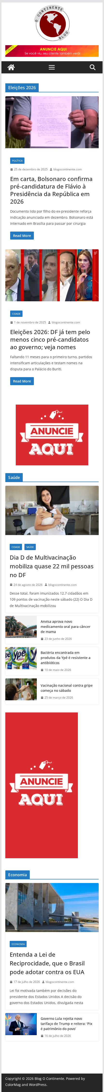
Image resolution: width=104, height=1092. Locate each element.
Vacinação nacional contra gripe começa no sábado (67, 688)
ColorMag (13, 1084)
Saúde (30, 547)
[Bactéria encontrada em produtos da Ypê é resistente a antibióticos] (21, 661)
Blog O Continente (49, 1078)
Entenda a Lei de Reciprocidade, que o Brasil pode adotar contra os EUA (47, 963)
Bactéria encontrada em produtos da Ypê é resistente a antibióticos (65, 657)
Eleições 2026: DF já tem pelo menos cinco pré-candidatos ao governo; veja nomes (50, 339)
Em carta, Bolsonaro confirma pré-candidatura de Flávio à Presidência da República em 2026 (51, 190)
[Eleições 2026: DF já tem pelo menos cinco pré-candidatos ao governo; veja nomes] (51, 277)
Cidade (16, 313)
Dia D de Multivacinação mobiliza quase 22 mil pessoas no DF (52, 566)
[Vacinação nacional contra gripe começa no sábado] (21, 691)
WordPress (37, 1084)
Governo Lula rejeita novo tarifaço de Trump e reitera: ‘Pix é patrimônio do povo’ (66, 1023)
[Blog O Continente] (11, 67)
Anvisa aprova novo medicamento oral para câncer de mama (65, 626)
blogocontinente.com (67, 169)
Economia (18, 944)
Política (17, 160)
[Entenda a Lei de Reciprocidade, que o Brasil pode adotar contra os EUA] (51, 909)
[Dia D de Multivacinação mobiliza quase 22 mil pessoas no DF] (51, 512)
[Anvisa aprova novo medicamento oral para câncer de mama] (21, 630)
